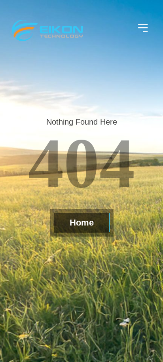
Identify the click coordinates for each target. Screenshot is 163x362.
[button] (143, 28)
